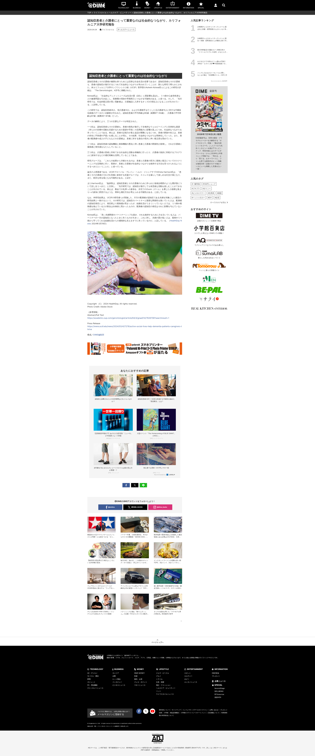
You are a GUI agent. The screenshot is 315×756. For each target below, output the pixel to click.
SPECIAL (218, 685)
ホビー (186, 679)
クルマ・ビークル (162, 673)
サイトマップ (176, 710)
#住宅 (217, 198)
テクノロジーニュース (95, 688)
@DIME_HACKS (136, 507)
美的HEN (217, 697)
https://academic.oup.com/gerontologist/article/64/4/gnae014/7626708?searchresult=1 (128, 318)
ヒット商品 (116, 679)
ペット (158, 691)
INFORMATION (221, 669)
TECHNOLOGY (96, 669)
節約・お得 (138, 679)
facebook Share (126, 485)
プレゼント (216, 676)
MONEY (140, 669)
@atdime (111, 507)
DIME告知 (215, 673)
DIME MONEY (139, 673)
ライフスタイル (100, 12)
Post (134, 485)
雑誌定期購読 (174, 713)
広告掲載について (214, 713)
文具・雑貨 (160, 682)
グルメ (158, 676)
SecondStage (219, 688)
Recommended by (160, 475)
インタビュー (117, 682)
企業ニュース (220, 681)
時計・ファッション (163, 685)
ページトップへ (157, 642)
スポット (187, 673)
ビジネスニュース (118, 685)
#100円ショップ (209, 184)
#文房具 (211, 193)
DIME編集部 (98, 334)
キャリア (115, 673)
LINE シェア (143, 485)
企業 (114, 676)
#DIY (210, 198)
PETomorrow (219, 694)
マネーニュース (139, 685)
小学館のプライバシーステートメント (193, 713)
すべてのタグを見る (218, 202)
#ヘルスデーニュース (126, 29)
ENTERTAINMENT (195, 669)
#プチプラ (196, 188)
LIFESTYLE (164, 669)
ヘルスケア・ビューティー (120, 12)
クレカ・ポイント (140, 682)
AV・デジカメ (92, 673)
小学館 (166, 713)
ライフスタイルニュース (165, 694)
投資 (135, 676)
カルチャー (188, 676)
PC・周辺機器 (92, 685)
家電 (89, 679)
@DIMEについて (164, 710)
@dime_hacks (162, 507)
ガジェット (91, 682)
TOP (89, 12)
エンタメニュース (190, 682)
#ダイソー (207, 188)
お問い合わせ (213, 710)
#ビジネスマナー (198, 193)
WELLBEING (218, 691)
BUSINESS (119, 669)
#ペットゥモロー (198, 198)
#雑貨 (219, 193)
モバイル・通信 (93, 676)
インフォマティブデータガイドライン (195, 710)
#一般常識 (196, 184)
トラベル (159, 679)
